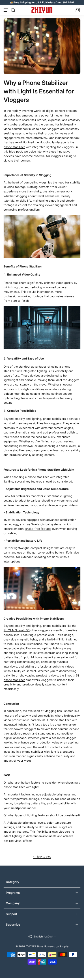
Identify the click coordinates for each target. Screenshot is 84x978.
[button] (13, 10)
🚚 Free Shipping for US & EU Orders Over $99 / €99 (42, 2)
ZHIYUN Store (34, 946)
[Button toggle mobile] (6, 10)
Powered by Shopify (56, 946)
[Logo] (42, 10)
